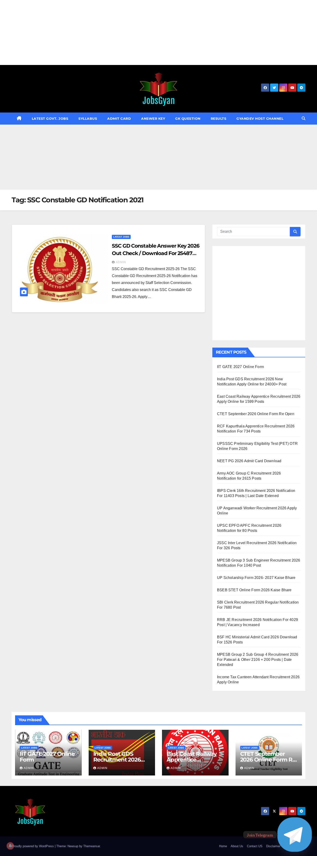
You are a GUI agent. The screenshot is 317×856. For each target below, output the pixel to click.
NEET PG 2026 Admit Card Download (249, 461)
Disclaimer (273, 846)
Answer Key (153, 118)
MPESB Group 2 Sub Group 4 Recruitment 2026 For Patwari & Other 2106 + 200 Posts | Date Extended (257, 659)
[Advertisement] (139, 32)
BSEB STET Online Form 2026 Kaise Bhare (254, 590)
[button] (303, 118)
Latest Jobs (121, 237)
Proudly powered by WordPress (33, 846)
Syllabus (87, 118)
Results (218, 118)
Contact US (254, 846)
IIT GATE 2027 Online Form (240, 367)
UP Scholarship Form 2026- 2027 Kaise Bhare (256, 578)
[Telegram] (294, 834)
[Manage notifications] (10, 846)
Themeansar (91, 846)
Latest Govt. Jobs (50, 118)
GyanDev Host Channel (259, 118)
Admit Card (119, 118)
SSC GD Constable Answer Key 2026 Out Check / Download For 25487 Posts (155, 253)
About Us (237, 846)
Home (223, 846)
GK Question (188, 118)
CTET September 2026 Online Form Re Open (255, 414)
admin (121, 262)
